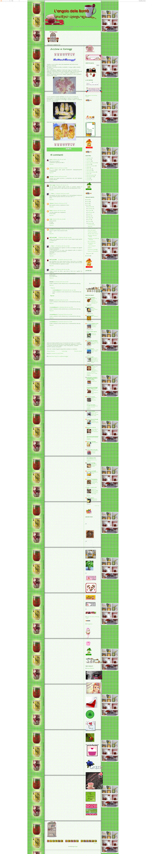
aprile (89, 219)
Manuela (52, 176)
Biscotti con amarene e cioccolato (94, 325)
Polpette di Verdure (92, 232)
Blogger (76, 846)
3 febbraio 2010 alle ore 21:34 (67, 229)
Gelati (88, 167)
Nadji (51, 219)
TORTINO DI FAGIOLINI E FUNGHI (94, 465)
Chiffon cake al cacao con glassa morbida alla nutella (94, 414)
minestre (89, 180)
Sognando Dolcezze (91, 441)
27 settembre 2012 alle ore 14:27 (61, 281)
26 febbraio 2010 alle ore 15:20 (63, 246)
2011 (88, 203)
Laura (51, 159)
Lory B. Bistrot (90, 307)
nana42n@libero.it (53, 314)
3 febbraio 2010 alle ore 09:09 (59, 159)
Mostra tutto (97, 505)
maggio (90, 217)
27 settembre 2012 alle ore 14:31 (61, 300)
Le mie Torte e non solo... (92, 449)
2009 (88, 256)
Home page (64, 351)
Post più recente (51, 351)
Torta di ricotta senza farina (94, 309)
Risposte (53, 288)
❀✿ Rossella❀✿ (53, 237)
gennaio (90, 253)
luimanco (52, 168)
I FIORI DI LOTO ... (90, 315)
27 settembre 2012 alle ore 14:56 (65, 321)
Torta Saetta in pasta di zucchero (94, 452)
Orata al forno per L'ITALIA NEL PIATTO (94, 343)
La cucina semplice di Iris (92, 323)
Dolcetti (88, 164)
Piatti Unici (89, 169)
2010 (88, 205)
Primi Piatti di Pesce (91, 172)
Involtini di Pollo (91, 225)
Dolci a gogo (52, 185)
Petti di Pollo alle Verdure (91, 243)
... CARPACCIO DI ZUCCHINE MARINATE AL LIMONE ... (94, 482)
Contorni (53, 150)
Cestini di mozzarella (93, 334)
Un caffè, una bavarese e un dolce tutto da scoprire (92, 407)
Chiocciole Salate (92, 230)
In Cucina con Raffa (91, 471)
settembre (90, 212)
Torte (88, 178)
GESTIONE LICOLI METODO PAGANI (92, 438)
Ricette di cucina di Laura (91, 428)
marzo (89, 221)
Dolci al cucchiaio (91, 166)
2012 (88, 201)
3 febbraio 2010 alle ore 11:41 (62, 185)
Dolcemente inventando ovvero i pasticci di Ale (92, 388)
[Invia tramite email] (66, 148)
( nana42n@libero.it (56, 290)
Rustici (88, 173)
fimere (51, 210)
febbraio (90, 223)
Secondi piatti (90, 176)
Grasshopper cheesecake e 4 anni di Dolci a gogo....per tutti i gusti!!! (94, 360)
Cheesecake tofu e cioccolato (94, 399)
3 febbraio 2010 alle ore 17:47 (60, 203)
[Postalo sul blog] (67, 148)
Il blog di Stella (90, 365)
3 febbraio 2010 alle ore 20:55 (58, 219)
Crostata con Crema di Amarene (93, 239)
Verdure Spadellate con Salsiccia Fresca (94, 421)
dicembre (90, 206)
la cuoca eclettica (91, 297)
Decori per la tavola (91, 162)
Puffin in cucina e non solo (92, 488)
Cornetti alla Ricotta (92, 228)
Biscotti (88, 159)
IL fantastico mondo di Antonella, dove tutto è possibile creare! (92, 378)
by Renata (90, 136)
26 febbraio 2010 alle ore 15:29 (65, 259)
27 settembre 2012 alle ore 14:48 (65, 314)
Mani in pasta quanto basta (92, 332)
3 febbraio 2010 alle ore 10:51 (60, 176)
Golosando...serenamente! (92, 436)
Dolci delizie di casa (91, 458)
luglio (89, 214)
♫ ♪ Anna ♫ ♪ (53, 193)
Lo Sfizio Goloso (90, 498)
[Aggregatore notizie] (88, 621)
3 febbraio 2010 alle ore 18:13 (59, 210)
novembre (90, 208)
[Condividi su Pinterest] (70, 148)
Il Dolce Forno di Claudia (92, 419)
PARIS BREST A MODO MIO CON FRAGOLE (94, 430)
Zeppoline (90, 226)
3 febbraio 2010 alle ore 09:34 (60, 168)
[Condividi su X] (68, 148)
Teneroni (90, 247)
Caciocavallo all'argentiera (94, 499)
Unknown (52, 203)
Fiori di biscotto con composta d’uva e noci (92, 459)
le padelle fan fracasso (55, 229)
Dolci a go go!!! (90, 357)
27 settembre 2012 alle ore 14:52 (68, 290)
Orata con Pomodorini (93, 251)
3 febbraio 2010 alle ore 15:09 (62, 193)
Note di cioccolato (91, 405)
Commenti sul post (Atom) (57, 353)
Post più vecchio (78, 351)
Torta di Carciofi (91, 246)
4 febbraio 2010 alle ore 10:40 (64, 237)
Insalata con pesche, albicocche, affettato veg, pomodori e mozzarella (92, 301)
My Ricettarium (90, 348)
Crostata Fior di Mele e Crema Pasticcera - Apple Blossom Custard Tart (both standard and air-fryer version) (92, 370)
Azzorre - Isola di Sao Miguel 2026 (94, 351)
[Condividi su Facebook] (69, 148)
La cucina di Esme (91, 411)
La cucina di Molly (91, 463)
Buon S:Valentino (91, 241)
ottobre (90, 210)
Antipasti (89, 158)
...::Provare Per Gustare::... (92, 479)
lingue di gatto (94, 442)
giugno (89, 216)
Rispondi (51, 164)
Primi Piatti (89, 170)
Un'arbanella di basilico (92, 340)
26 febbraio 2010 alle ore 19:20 (62, 269)
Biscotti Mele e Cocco (93, 233)
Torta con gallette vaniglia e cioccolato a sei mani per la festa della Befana (92, 492)
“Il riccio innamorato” (94, 381)
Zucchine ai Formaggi (92, 249)
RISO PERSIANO (94, 316)
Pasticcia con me (91, 396)
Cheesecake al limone (94, 473)
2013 (88, 199)
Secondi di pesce (90, 175)
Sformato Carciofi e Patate (92, 236)
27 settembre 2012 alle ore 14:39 (65, 307)
